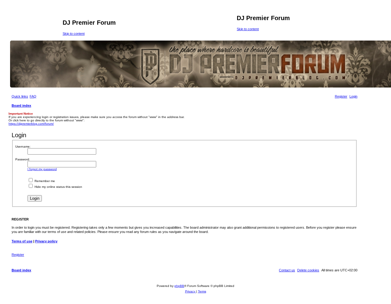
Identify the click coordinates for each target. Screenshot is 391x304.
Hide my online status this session (58, 186)
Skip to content (74, 33)
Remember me (44, 181)
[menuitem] (33, 96)
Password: (22, 159)
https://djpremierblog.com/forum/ (31, 123)
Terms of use (22, 241)
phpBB (179, 286)
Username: (23, 146)
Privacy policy (46, 241)
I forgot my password (42, 169)
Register (18, 254)
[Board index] (36, 24)
